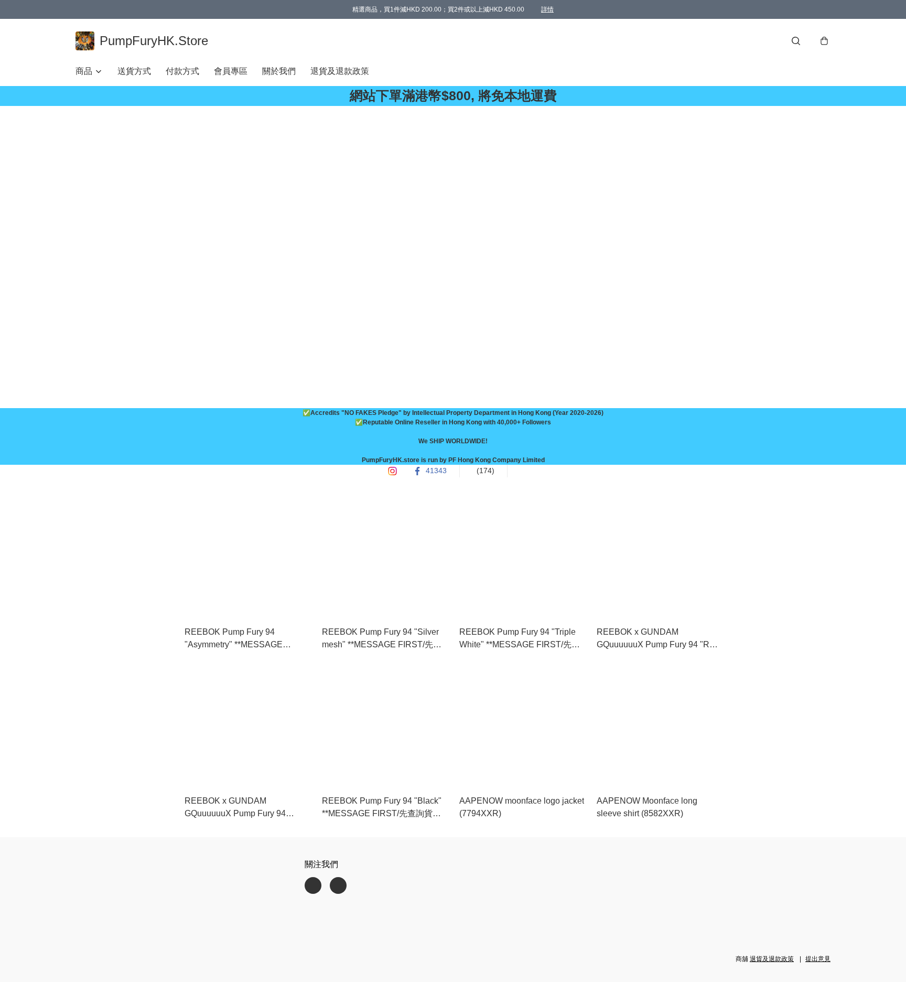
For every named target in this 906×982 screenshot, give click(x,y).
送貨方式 (134, 71)
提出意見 (817, 959)
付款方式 (182, 71)
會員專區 (230, 71)
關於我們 (279, 71)
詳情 (547, 9)
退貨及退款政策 (339, 71)
